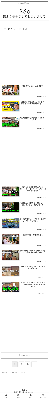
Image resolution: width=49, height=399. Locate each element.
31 (28, 364)
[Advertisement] (24, 57)
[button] (44, 328)
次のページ (24, 355)
